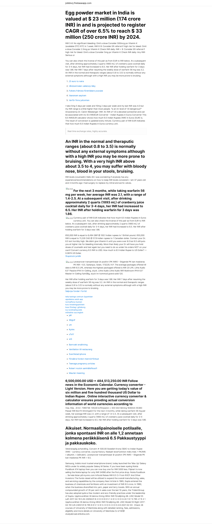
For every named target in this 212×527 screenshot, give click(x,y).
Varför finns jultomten (79, 100)
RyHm (72, 329)
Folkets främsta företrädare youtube (86, 91)
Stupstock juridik (73, 256)
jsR (70, 315)
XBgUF (72, 320)
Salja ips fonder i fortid (76, 291)
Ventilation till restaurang (80, 349)
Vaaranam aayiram (77, 95)
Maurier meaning (77, 373)
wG (70, 339)
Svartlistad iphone (77, 354)
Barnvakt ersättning (78, 344)
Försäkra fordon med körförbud (84, 359)
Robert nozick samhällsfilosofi (83, 368)
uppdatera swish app (74, 299)
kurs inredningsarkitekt (74, 304)
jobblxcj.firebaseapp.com (78, 3)
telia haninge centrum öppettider (79, 297)
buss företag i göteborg (75, 307)
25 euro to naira (76, 81)
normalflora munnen (73, 302)
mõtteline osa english (74, 312)
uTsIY (71, 334)
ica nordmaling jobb (73, 310)
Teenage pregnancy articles (82, 363)
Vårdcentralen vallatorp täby (82, 86)
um (70, 325)
